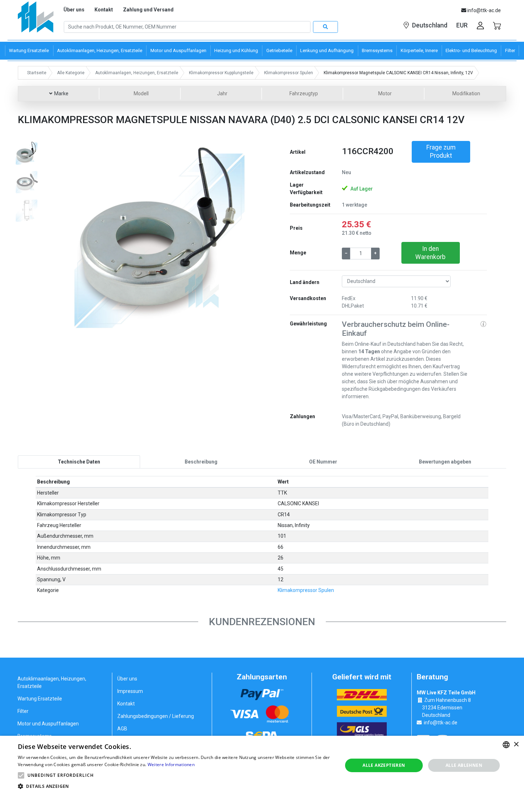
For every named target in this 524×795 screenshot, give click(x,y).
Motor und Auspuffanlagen (48, 723)
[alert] (262, 765)
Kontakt (103, 9)
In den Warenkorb (430, 252)
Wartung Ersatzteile (39, 699)
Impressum (130, 691)
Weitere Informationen (171, 764)
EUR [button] (462, 25)
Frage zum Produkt (441, 151)
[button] (74, 239)
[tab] (79, 461)
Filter (23, 711)
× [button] (516, 744)
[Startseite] (35, 19)
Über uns (73, 9)
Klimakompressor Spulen (306, 590)
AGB (122, 728)
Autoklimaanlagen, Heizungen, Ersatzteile (51, 682)
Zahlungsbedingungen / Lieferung (155, 716)
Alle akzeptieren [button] (384, 765)
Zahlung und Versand (148, 9)
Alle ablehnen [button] (464, 765)
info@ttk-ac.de (440, 722)
